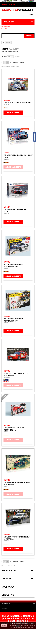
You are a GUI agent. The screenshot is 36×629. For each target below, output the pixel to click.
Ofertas (6, 578)
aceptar (4, 625)
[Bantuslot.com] (18, 9)
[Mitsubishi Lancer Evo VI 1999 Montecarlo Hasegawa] (18, 355)
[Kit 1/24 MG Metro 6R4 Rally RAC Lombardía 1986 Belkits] (18, 518)
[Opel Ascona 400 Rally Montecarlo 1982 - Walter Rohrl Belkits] (18, 246)
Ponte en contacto (8, 4)
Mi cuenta (5, 609)
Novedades (8, 586)
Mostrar (4, 56)
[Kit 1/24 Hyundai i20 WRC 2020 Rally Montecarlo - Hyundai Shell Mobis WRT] (18, 191)
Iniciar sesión (6, 26)
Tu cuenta (5, 29)
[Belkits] (6, 162)
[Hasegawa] (6, 380)
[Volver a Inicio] (3, 42)
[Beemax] (6, 107)
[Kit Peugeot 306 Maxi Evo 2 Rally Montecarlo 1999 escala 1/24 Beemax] (18, 84)
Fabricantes (9, 570)
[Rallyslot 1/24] (18, 1)
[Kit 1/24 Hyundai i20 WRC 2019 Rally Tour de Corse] (18, 136)
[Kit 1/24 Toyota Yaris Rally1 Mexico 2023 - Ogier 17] (18, 409)
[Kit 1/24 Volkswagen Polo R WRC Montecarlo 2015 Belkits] (18, 464)
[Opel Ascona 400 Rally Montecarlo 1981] (18, 300)
